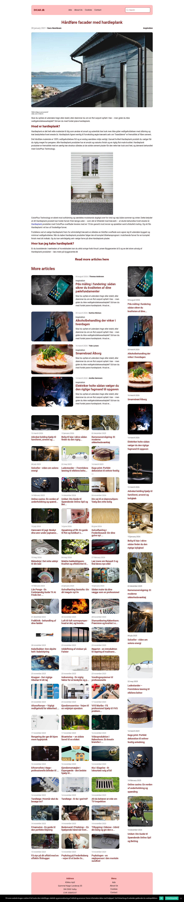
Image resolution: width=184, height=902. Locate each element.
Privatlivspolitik (171, 898)
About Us (78, 10)
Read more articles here (92, 259)
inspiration (148, 28)
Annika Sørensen (95, 378)
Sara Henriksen (54, 28)
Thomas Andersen (96, 276)
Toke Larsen (94, 346)
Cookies (88, 10)
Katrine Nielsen (95, 313)
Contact (97, 10)
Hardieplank (36, 224)
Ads (70, 10)
